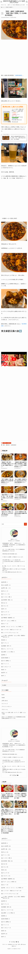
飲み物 (5, 582)
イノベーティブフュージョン (10, 632)
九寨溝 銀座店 (18, 75)
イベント (6, 663)
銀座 (4, 444)
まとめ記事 (7, 585)
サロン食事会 (7, 660)
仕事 (19, 944)
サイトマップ (5, 703)
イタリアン (6, 614)
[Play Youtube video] (14, 359)
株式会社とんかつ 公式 (12, 944)
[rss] (18, 942)
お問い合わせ (5, 700)
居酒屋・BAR (7, 645)
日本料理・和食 (8, 599)
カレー (5, 623)
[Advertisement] (14, 55)
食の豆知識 (6, 657)
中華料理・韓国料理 (9, 617)
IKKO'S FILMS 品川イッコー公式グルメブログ (14, 1)
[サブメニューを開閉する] (25, 600)
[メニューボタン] (1, 2)
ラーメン (6, 594)
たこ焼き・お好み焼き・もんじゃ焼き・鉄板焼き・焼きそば (14, 636)
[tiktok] (16, 775)
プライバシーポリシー (7, 706)
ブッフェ (6, 642)
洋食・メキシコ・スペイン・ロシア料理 (13, 626)
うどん (5, 605)
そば (5, 602)
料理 (5, 654)
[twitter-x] (12, 775)
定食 (5, 640)
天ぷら (5, 591)
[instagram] (14, 775)
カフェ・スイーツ (8, 648)
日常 (5, 672)
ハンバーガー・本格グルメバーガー (12, 629)
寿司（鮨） (7, 588)
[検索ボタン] (26, 2)
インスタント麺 (7, 596)
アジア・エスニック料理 (9, 620)
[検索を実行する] (25, 524)
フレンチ (6, 611)
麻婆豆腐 (7, 444)
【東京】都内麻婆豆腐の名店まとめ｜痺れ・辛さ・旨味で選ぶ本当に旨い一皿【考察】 (17, 138)
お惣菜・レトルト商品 (9, 651)
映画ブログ (14, 946)
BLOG (3, 694)
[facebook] (10, 775)
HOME (3, 697)
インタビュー (7, 666)
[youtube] (17, 775)
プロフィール (5, 709)
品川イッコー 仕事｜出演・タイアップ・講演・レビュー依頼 (14, 713)
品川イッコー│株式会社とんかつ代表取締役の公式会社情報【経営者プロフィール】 (13, 717)
